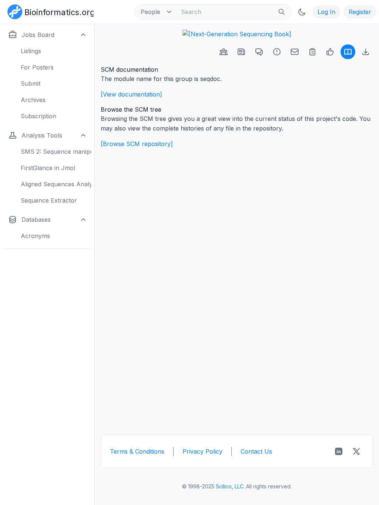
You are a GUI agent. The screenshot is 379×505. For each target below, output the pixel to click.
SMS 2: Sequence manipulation (56, 151)
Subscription (38, 116)
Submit (30, 83)
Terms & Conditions (137, 451)
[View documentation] (131, 94)
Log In (326, 12)
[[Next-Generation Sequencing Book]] (236, 34)
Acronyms (35, 236)
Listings (31, 51)
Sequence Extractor (49, 200)
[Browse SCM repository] (137, 144)
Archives (33, 100)
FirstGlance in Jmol (48, 168)
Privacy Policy (202, 451)
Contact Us (256, 451)
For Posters (37, 67)
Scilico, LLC (230, 486)
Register (360, 12)
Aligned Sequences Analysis (56, 184)
